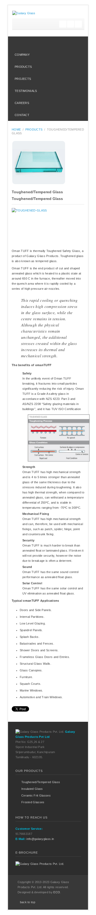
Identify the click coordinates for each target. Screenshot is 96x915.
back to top (27, 902)
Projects (23, 78)
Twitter (62, 24)
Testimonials (26, 90)
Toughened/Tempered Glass (37, 192)
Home (46, 42)
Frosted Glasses (33, 802)
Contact (22, 115)
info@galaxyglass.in (40, 838)
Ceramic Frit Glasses (36, 795)
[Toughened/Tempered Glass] (48, 162)
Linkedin (78, 24)
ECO (56, 892)
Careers (22, 103)
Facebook (70, 24)
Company (22, 54)
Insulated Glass (32, 788)
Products (23, 66)
